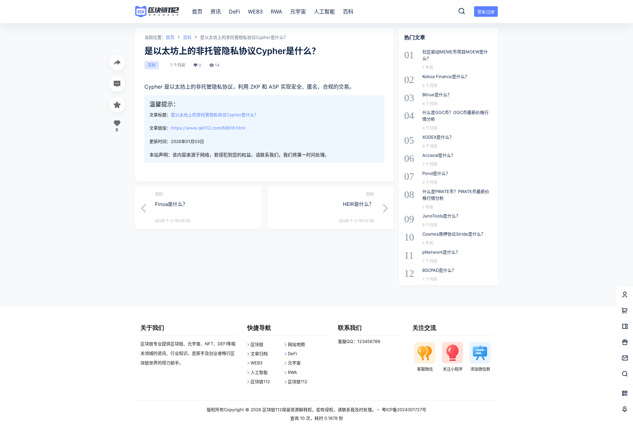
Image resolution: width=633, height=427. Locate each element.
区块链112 (260, 381)
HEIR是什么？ (358, 204)
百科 (187, 37)
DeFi (292, 353)
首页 (170, 37)
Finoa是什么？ (171, 204)
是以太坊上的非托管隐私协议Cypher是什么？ (214, 114)
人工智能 (259, 372)
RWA (292, 372)
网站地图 (296, 344)
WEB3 (256, 362)
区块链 (257, 344)
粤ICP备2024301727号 (404, 409)
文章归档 (259, 353)
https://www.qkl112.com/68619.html (208, 127)
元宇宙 (294, 362)
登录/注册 (486, 12)
